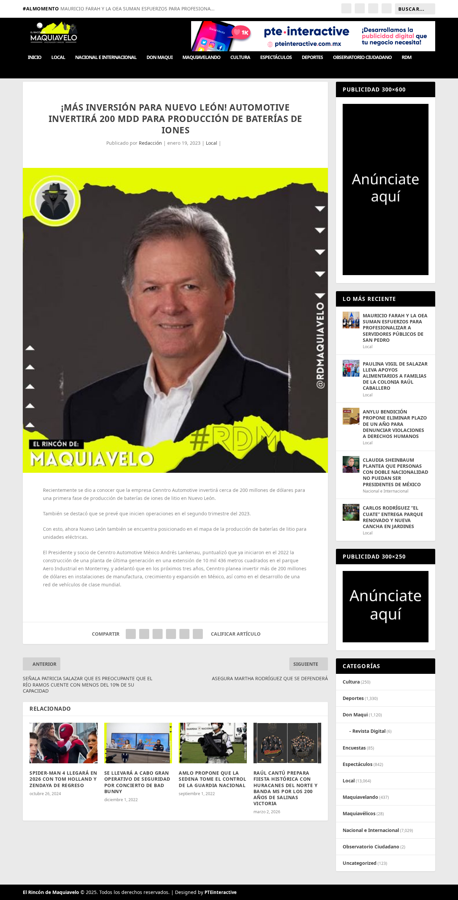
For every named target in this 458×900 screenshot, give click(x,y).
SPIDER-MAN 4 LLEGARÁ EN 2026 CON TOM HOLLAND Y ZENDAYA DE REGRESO (63, 779)
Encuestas (354, 748)
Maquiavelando (201, 57)
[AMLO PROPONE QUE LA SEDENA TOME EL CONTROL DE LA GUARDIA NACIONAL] (213, 743)
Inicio (34, 57)
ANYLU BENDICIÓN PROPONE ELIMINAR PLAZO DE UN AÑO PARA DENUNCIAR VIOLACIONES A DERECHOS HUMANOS (395, 423)
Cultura (240, 57)
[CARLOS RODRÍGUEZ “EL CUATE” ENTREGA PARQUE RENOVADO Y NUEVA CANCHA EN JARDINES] (351, 512)
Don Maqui (159, 57)
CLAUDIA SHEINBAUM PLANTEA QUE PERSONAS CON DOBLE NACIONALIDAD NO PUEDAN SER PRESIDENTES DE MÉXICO (395, 472)
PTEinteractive (221, 892)
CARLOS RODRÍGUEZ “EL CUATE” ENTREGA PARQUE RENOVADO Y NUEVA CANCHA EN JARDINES (393, 517)
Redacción (150, 143)
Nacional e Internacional (105, 57)
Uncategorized (360, 863)
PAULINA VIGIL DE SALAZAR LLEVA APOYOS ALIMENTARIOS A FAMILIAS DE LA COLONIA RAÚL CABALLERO (395, 376)
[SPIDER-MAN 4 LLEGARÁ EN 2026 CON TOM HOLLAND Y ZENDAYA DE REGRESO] (64, 743)
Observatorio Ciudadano (362, 57)
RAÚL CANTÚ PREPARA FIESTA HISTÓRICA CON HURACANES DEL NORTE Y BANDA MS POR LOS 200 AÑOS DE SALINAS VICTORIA (285, 788)
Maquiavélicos (359, 813)
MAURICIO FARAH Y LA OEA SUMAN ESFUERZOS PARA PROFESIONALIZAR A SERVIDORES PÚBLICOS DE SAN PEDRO (395, 327)
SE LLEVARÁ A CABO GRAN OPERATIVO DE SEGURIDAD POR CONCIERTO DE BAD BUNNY (137, 782)
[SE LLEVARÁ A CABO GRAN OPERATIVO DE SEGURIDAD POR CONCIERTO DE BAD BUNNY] (138, 743)
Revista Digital (369, 731)
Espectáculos (276, 57)
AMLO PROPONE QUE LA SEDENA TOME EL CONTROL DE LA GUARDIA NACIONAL (212, 779)
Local (58, 57)
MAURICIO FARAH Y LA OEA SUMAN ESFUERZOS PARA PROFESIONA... (137, 8)
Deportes (312, 57)
